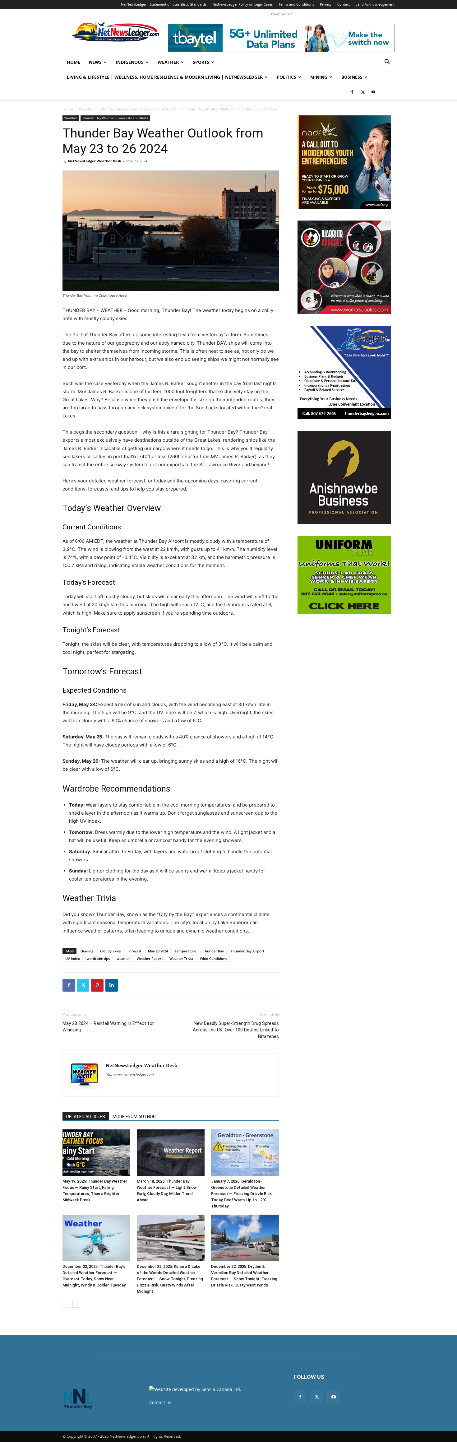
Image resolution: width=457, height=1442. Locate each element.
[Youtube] (373, 92)
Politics (286, 77)
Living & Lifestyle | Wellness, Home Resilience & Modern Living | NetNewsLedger (165, 77)
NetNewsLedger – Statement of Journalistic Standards (163, 4)
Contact (343, 4)
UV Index (72, 958)
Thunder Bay (213, 951)
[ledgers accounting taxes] (344, 372)
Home (73, 62)
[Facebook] (352, 92)
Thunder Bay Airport (247, 951)
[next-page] (76, 1304)
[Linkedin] (111, 985)
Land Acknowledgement (375, 4)
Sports (201, 62)
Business (351, 77)
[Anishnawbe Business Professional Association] (344, 477)
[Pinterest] (97, 985)
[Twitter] (362, 92)
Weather (168, 62)
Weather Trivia (181, 958)
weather (123, 958)
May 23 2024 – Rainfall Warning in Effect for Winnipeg (108, 1027)
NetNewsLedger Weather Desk (94, 161)
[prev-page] (66, 1304)
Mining (318, 77)
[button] (387, 63)
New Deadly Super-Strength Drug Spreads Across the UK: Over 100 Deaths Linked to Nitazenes (236, 1030)
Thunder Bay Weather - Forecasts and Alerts (138, 109)
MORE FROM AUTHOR (134, 1116)
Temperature (185, 951)
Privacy (325, 4)
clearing (87, 951)
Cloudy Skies (110, 951)
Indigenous (130, 62)
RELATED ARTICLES (85, 1116)
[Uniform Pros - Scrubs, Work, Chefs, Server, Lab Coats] (344, 575)
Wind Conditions (213, 958)
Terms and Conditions (296, 4)
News (95, 62)
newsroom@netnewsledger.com (207, 1402)
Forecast (134, 951)
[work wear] (344, 267)
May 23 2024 (158, 951)
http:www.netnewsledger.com (130, 1074)
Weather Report (150, 958)
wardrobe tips (98, 958)
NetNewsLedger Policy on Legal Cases (242, 4)
